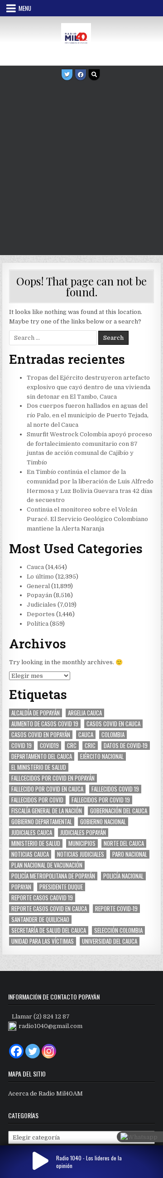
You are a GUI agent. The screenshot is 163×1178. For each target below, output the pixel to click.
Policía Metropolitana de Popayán (53, 876)
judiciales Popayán (83, 832)
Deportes (41, 614)
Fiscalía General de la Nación (46, 810)
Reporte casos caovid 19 (42, 897)
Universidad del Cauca (109, 941)
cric (90, 745)
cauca (85, 734)
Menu (25, 8)
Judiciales (41, 604)
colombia (113, 734)
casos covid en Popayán (40, 734)
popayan (21, 887)
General (38, 586)
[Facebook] (80, 74)
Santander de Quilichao (40, 919)
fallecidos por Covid (37, 800)
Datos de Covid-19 (126, 745)
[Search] (94, 74)
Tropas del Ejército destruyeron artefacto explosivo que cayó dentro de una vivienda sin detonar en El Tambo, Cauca (88, 387)
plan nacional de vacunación (46, 865)
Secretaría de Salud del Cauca (48, 930)
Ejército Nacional (102, 756)
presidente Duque (61, 887)
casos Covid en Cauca (113, 723)
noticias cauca (30, 854)
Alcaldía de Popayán (35, 713)
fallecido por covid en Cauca (47, 789)
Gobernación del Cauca (118, 810)
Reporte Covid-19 (116, 908)
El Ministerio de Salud (38, 767)
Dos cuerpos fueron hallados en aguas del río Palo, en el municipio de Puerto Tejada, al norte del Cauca (88, 415)
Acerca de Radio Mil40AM (45, 1093)
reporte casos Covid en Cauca (49, 908)
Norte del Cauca (124, 843)
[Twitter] (67, 74)
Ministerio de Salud (35, 843)
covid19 (49, 745)
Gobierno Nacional (103, 821)
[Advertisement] (81, 169)
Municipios (82, 843)
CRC (72, 745)
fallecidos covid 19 (115, 789)
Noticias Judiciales (80, 854)
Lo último (40, 576)
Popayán (39, 595)
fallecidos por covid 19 (101, 800)
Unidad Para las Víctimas (42, 941)
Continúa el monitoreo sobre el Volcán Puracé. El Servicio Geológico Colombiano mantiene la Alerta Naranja (87, 519)
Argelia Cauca (85, 713)
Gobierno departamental (41, 821)
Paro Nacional (129, 854)
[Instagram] (49, 1051)
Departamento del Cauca (41, 756)
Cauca (35, 567)
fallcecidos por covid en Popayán (53, 778)
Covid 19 (21, 745)
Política (37, 623)
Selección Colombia (118, 930)
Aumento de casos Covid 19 (44, 723)
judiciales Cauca (31, 832)
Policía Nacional (123, 876)
